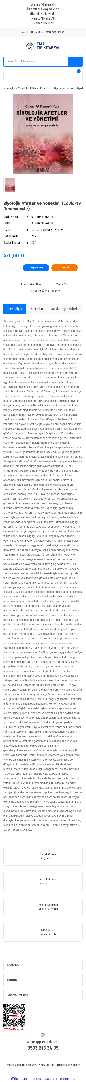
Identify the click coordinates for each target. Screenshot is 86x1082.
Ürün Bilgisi (15, 309)
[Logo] (43, 46)
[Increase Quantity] (18, 268)
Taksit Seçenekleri (64, 309)
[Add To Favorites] (29, 285)
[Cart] (78, 75)
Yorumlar (36, 309)
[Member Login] (7, 75)
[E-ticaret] (42, 1079)
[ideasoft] (20, 1079)
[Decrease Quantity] (6, 268)
